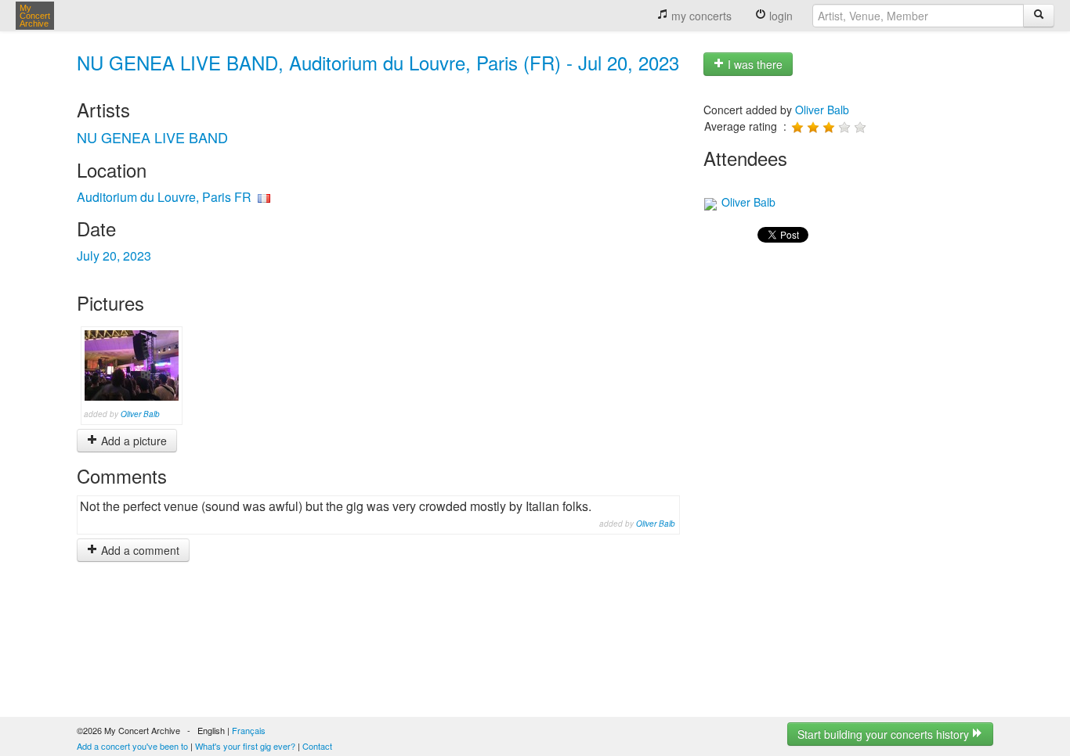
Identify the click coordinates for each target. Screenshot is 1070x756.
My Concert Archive (35, 15)
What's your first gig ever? (245, 746)
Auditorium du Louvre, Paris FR (164, 197)
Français (249, 730)
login (779, 15)
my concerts (700, 15)
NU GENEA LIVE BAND (152, 137)
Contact (317, 746)
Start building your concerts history (884, 734)
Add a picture (132, 440)
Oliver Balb (140, 414)
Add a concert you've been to (132, 746)
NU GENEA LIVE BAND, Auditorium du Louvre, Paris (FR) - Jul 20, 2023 (378, 62)
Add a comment (138, 550)
